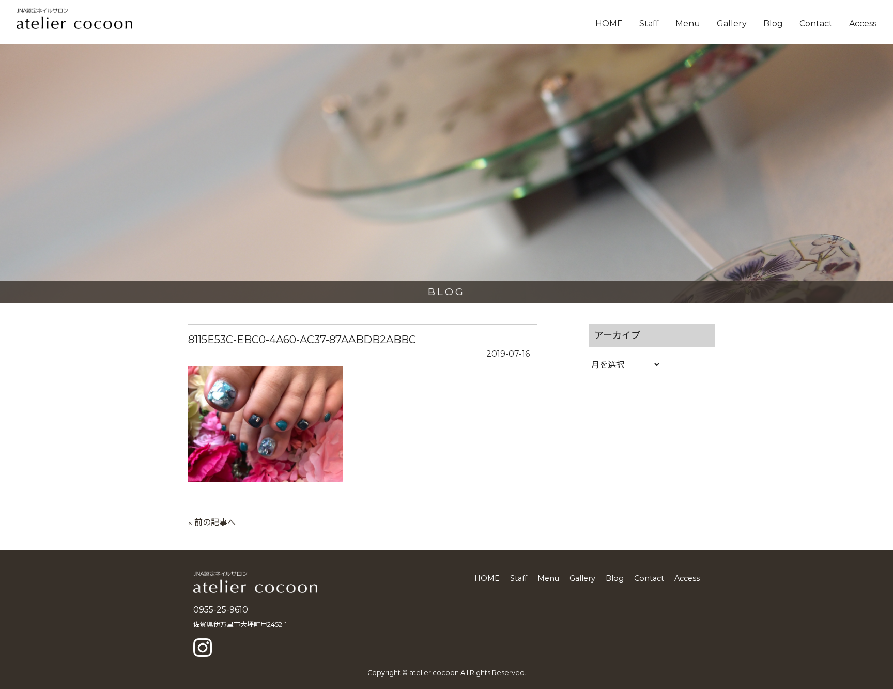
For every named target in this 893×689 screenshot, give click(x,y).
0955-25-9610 (220, 610)
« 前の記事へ (212, 522)
